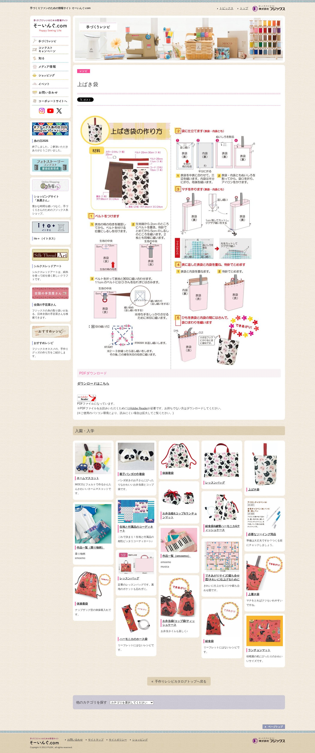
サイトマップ (96, 739)
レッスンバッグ (215, 482)
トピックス (226, 8)
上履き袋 (253, 594)
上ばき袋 (253, 489)
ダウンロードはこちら (93, 383)
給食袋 (209, 641)
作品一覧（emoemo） (176, 555)
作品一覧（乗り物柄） (91, 547)
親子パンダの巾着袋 (132, 474)
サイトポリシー (118, 739)
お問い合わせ (75, 739)
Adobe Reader (139, 408)
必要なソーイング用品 (262, 534)
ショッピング (140, 739)
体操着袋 (168, 473)
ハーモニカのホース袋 (133, 639)
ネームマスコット (88, 478)
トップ (244, 8)
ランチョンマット (259, 650)
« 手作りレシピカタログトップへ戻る (179, 681)
